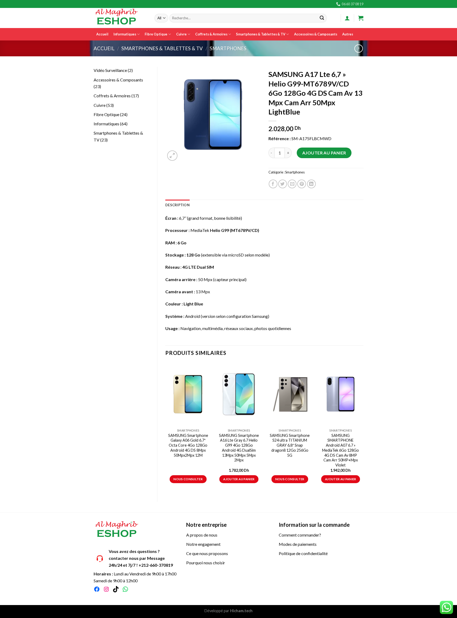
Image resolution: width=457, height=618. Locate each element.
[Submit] (321, 18)
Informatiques (124, 34)
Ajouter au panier (324, 152)
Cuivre (181, 34)
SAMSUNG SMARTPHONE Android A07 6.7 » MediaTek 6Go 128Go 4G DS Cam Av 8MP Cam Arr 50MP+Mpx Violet (340, 450)
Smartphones (228, 48)
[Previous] (166, 427)
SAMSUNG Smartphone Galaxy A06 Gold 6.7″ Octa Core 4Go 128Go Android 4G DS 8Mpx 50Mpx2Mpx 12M (188, 445)
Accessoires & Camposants (315, 34)
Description (177, 205)
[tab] (177, 205)
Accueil (102, 34)
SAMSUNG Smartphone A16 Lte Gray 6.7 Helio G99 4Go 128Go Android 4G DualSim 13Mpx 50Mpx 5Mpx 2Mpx (239, 448)
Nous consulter (188, 479)
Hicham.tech (241, 610)
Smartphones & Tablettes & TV (260, 34)
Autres (347, 34)
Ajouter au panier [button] (238, 479)
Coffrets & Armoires (211, 34)
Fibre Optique (156, 34)
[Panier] (360, 18)
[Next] (363, 427)
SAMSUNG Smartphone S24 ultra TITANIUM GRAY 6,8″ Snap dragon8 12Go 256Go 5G (290, 445)
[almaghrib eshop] (120, 18)
